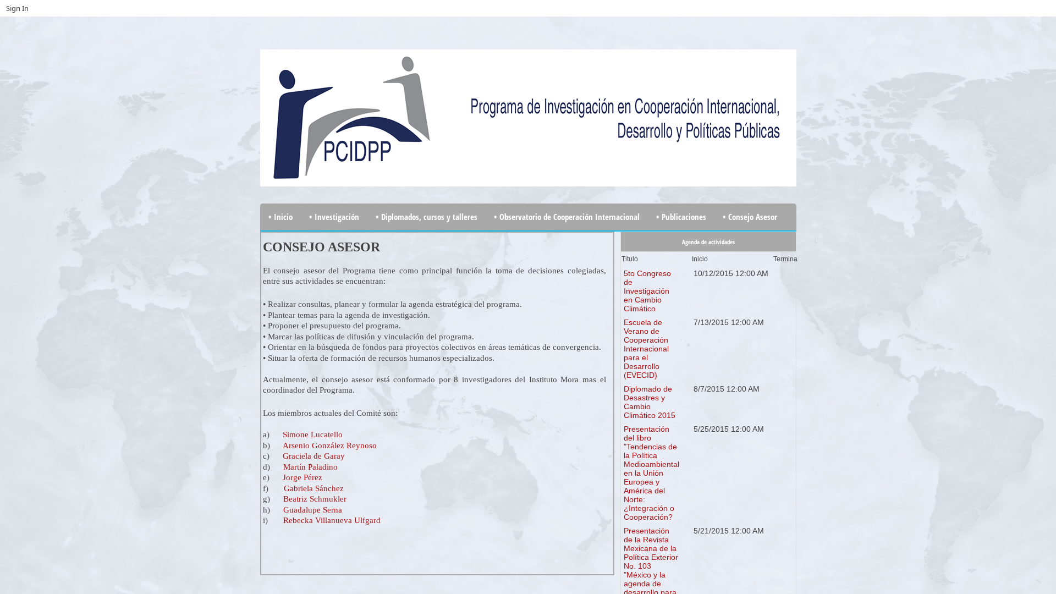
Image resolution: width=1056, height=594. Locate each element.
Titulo (630, 259)
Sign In (17, 8)
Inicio (700, 259)
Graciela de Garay (314, 456)
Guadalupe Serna (311, 509)
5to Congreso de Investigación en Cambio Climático (647, 291)
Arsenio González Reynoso (330, 445)
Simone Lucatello (313, 434)
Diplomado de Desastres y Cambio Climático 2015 (649, 402)
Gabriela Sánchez (314, 488)
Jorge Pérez (302, 477)
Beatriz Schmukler (314, 498)
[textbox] (434, 403)
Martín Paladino (310, 467)
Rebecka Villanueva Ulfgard (332, 520)
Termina (785, 259)
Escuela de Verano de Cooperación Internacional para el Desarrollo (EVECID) (646, 349)
